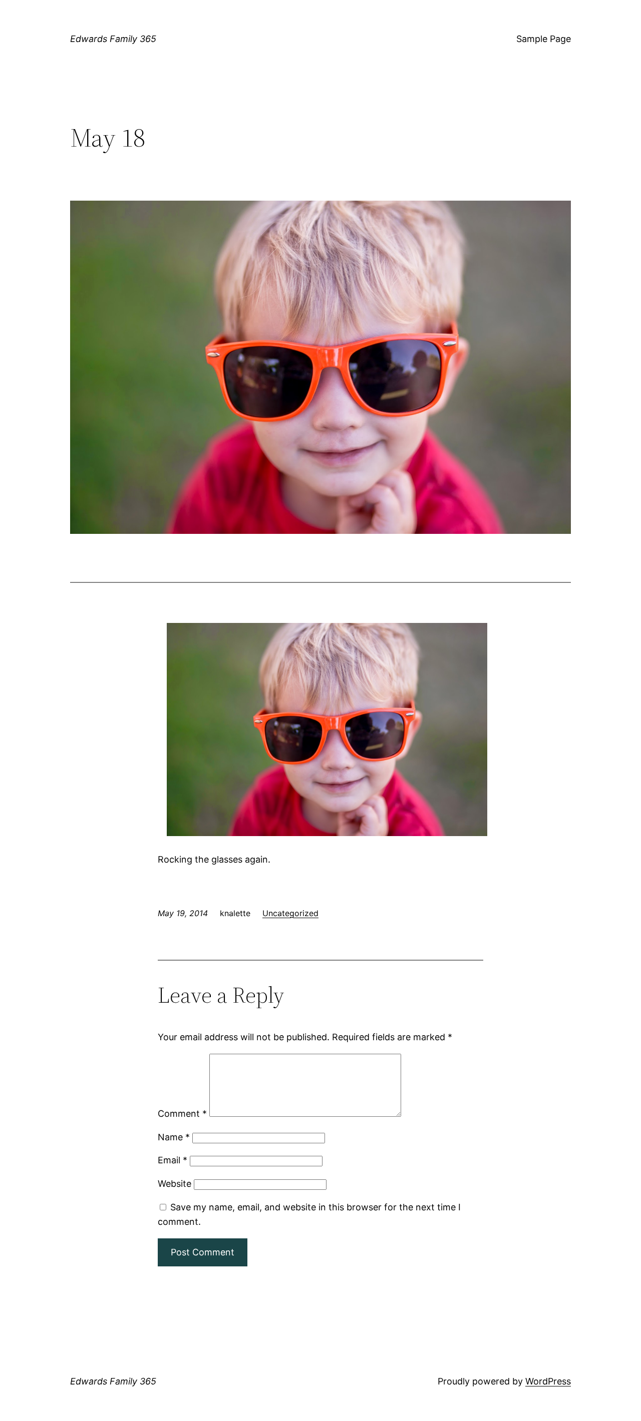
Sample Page (543, 39)
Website (174, 1183)
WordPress (548, 1381)
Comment (182, 1113)
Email (172, 1160)
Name (174, 1137)
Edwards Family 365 (113, 39)
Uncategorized (290, 913)
